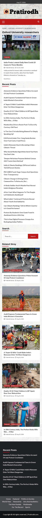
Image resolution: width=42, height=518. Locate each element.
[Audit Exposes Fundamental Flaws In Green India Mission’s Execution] (21, 298)
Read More (7, 79)
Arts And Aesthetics (30, 502)
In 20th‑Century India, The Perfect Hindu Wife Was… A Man (19, 119)
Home (8, 499)
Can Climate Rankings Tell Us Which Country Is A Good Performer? (20, 207)
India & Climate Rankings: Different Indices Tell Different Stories (20, 166)
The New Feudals (15, 504)
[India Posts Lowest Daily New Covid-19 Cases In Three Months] (21, 47)
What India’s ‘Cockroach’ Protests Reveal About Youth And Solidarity (19, 200)
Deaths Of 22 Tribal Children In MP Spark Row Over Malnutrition (21, 112)
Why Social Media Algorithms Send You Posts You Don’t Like (21, 153)
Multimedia (27, 504)
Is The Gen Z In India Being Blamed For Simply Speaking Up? (21, 132)
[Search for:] (16, 236)
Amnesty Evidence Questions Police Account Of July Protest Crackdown (21, 92)
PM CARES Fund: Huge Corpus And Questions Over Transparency (21, 173)
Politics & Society (16, 270)
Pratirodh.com (33, 514)
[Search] (38, 22)
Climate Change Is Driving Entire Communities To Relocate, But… (16, 180)
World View (6, 502)
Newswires (17, 502)
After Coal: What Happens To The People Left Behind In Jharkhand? (19, 193)
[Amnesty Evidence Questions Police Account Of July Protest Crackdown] (21, 260)
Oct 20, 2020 (20, 67)
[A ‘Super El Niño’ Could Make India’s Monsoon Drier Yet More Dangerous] (21, 337)
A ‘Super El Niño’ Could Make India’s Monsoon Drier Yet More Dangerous (21, 105)
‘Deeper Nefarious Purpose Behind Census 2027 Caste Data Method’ (20, 159)
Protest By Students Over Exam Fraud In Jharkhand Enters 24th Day (19, 214)
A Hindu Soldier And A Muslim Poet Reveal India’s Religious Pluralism (19, 187)
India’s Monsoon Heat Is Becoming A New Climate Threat (19, 146)
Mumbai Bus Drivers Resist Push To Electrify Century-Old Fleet (20, 126)
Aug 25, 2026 (20, 396)
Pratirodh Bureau (9, 67)
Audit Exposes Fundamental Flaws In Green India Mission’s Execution (20, 99)
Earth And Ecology (9, 308)
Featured (6, 57)
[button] (4, 21)
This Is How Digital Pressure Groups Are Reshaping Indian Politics (19, 220)
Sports (27, 507)
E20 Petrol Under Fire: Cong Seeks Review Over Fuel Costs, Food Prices (19, 139)
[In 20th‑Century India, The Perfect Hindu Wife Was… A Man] (21, 414)
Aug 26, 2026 (20, 280)
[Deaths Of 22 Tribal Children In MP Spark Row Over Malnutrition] (21, 375)
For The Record (17, 507)
